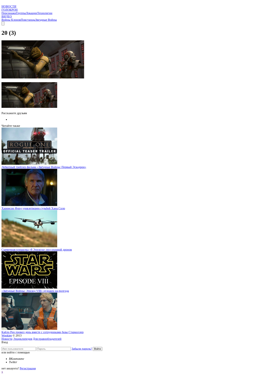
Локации (31, 13)
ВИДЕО (6, 16)
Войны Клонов (11, 19)
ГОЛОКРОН (9, 9)
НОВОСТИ (8, 6)
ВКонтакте (16, 358)
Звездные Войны (46, 19)
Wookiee (6, 335)
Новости (6, 338)
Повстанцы (28, 19)
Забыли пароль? (82, 348)
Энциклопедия (22, 338)
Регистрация (28, 368)
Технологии (44, 13)
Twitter (13, 362)
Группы (21, 13)
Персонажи (8, 13)
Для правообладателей (47, 338)
